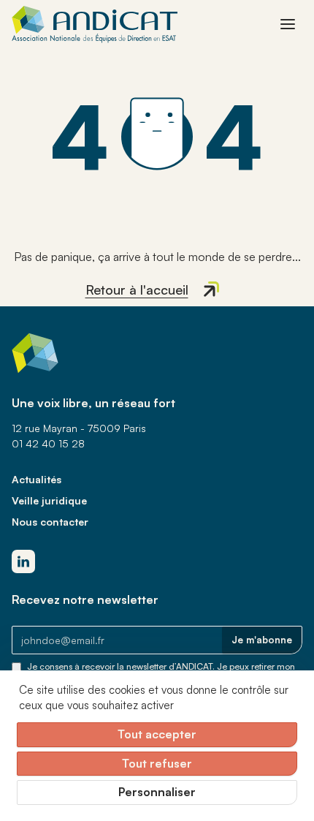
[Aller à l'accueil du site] (94, 24)
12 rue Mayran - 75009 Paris (79, 428)
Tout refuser (157, 763)
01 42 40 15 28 (48, 443)
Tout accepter (157, 734)
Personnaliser (157, 791)
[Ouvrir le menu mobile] (287, 24)
